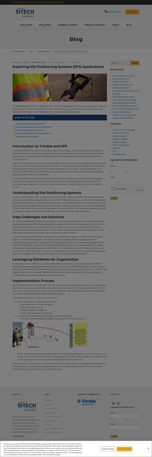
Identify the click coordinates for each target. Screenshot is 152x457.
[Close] (148, 448)
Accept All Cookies (124, 449)
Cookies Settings (107, 449)
